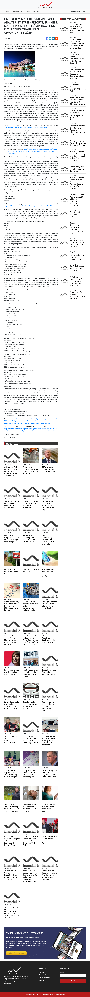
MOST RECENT (18, 11)
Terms (41, 972)
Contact (42, 980)
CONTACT (36, 11)
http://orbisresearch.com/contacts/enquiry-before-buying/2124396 (28, 206)
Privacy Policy (44, 975)
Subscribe (73, 981)
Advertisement (44, 978)
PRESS (28, 11)
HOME (8, 11)
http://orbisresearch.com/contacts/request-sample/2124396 (25, 127)
